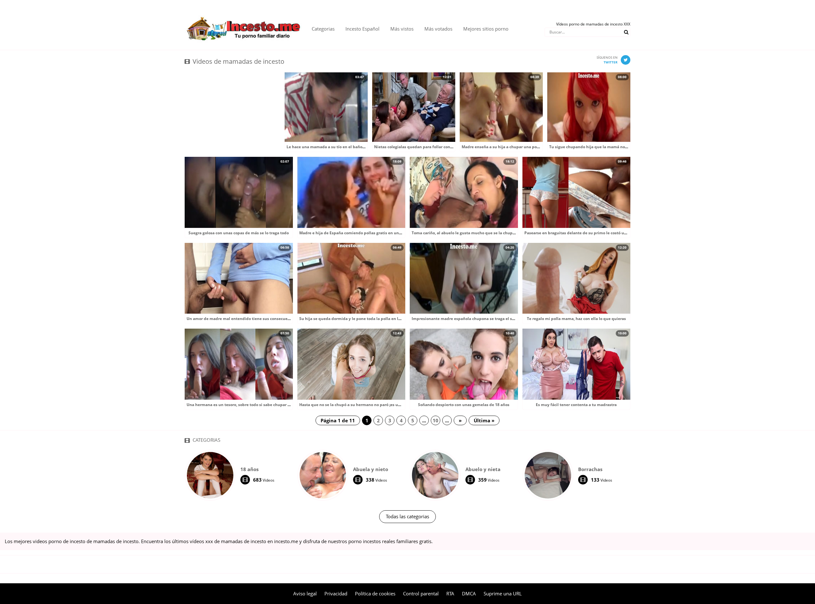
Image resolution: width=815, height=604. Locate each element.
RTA (450, 593)
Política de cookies (375, 593)
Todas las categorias (407, 516)
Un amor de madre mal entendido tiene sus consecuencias (242, 318)
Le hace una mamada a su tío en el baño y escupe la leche (341, 146)
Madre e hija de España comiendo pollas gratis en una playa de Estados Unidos (373, 233)
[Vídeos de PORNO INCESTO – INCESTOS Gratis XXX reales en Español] (243, 13)
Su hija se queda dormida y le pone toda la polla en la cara (354, 318)
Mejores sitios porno (485, 28)
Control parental (421, 593)
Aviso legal (305, 593)
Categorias (323, 28)
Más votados (438, 28)
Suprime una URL (503, 593)
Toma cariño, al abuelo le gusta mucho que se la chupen (464, 233)
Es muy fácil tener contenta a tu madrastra (576, 404)
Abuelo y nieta (482, 469)
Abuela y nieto (370, 469)
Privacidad (335, 593)
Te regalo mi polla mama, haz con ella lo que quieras (576, 318)
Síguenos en (607, 59)
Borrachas (590, 469)
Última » (484, 420)
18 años (249, 469)
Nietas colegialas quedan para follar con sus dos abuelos (427, 146)
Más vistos (402, 28)
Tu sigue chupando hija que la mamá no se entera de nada (604, 146)
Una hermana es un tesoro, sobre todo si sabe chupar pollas (243, 404)
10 (435, 420)
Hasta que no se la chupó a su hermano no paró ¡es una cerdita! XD (361, 404)
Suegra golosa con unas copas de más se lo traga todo (238, 233)
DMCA (469, 593)
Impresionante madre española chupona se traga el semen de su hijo (477, 318)
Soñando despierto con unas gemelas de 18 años (463, 404)
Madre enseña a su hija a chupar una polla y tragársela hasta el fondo (527, 146)
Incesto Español (362, 28)
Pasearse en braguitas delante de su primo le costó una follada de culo (591, 233)
